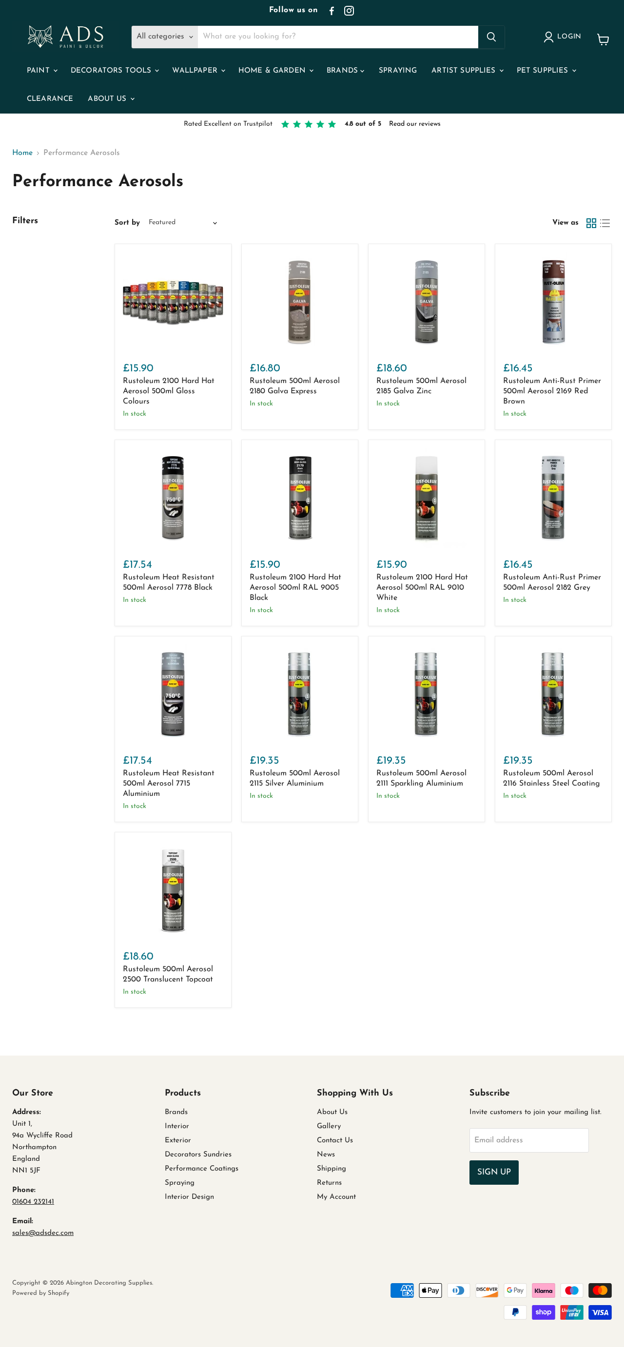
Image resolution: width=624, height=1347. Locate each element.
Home (22, 153)
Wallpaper (196, 71)
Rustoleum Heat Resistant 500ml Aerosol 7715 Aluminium (168, 784)
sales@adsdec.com (43, 1233)
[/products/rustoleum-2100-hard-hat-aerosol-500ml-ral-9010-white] (426, 498)
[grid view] (591, 223)
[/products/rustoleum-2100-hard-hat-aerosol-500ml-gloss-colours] (173, 302)
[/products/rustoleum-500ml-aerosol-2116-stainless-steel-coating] (553, 694)
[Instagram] (349, 11)
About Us (108, 99)
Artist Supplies (464, 71)
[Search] (491, 37)
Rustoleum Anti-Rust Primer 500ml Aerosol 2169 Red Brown (552, 391)
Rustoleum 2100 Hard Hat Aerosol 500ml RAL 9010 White (422, 588)
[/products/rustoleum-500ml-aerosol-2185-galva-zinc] (426, 302)
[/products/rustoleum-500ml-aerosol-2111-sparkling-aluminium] (426, 694)
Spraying (398, 71)
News (326, 1154)
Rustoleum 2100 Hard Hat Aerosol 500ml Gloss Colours (168, 391)
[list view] (605, 223)
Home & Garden (273, 71)
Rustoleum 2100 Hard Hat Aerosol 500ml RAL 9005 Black (295, 588)
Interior (177, 1126)
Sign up (494, 1172)
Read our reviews (415, 124)
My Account (336, 1197)
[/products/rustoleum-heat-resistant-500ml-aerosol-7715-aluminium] (553, 302)
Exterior (178, 1140)
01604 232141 (33, 1202)
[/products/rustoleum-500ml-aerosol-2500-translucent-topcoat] (173, 890)
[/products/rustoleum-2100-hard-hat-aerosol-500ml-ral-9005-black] (300, 498)
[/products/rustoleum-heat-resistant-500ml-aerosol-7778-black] (173, 498)
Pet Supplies (544, 71)
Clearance (50, 99)
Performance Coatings (201, 1169)
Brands (343, 71)
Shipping (331, 1169)
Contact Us (335, 1140)
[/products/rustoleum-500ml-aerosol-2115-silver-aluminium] (300, 694)
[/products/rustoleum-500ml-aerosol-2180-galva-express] (300, 302)
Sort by (127, 223)
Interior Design (189, 1197)
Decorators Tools (112, 71)
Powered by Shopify (40, 1293)
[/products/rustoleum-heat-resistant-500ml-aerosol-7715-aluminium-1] (173, 694)
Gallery (329, 1126)
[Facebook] (331, 11)
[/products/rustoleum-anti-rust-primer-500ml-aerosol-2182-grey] (553, 498)
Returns (329, 1183)
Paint (39, 71)
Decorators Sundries (198, 1154)
